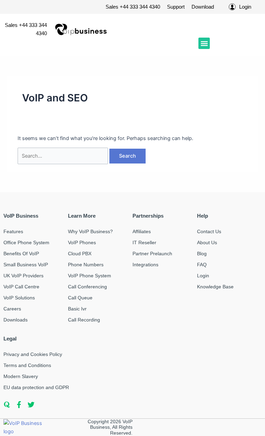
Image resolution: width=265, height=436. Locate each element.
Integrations (145, 264)
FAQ (202, 264)
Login (203, 275)
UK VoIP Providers (23, 275)
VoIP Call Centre (21, 286)
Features (13, 231)
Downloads (15, 320)
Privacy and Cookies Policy (32, 354)
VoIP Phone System (89, 275)
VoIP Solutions (19, 297)
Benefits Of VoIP (21, 253)
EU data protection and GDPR (36, 387)
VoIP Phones (82, 242)
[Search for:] (63, 156)
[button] (204, 43)
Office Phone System (26, 242)
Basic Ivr (77, 308)
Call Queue (80, 297)
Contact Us (209, 231)
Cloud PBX (79, 253)
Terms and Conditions (27, 365)
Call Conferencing (87, 286)
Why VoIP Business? (90, 231)
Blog (202, 253)
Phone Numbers (86, 264)
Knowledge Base (215, 286)
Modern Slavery (20, 376)
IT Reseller (144, 242)
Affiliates (141, 231)
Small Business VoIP (25, 264)
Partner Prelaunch (152, 253)
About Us (207, 242)
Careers (12, 308)
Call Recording (84, 320)
